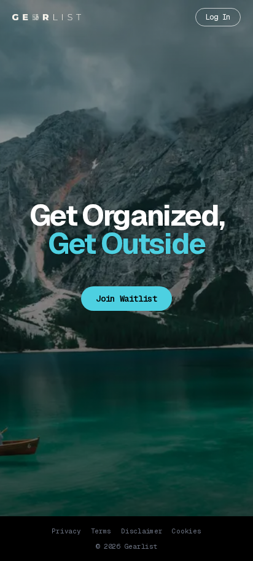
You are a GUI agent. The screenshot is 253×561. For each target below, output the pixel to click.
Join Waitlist (126, 298)
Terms (101, 531)
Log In (218, 17)
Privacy (66, 531)
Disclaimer (141, 531)
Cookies (186, 531)
